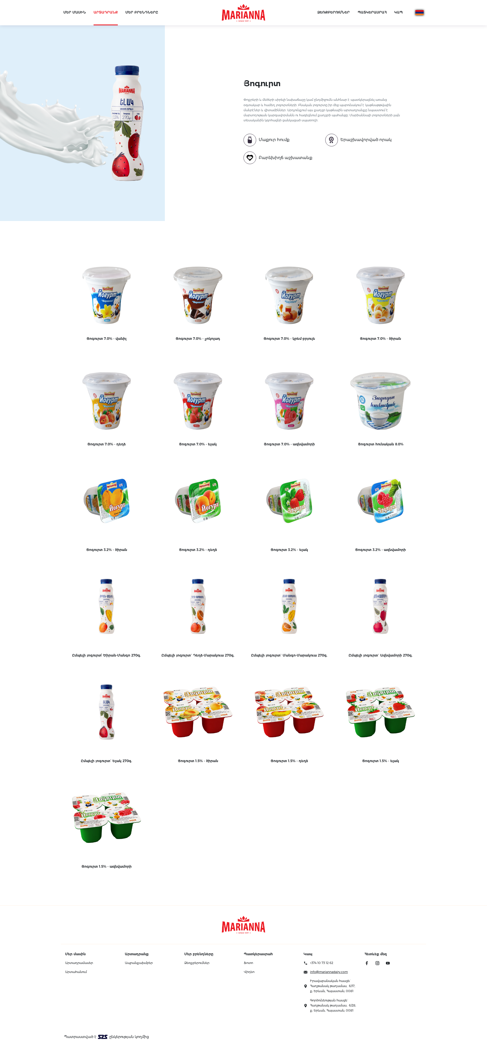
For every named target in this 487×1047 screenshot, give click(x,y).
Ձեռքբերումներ (196, 963)
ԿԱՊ (398, 12)
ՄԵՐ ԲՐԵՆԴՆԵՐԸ (141, 12)
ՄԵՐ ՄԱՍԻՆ (74, 12)
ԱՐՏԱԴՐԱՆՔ (106, 12)
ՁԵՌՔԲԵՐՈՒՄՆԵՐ (333, 12)
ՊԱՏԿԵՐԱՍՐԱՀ (372, 12)
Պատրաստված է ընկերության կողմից (106, 1037)
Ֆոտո (248, 963)
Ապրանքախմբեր (139, 963)
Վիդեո (249, 972)
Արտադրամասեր (79, 963)
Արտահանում (76, 972)
